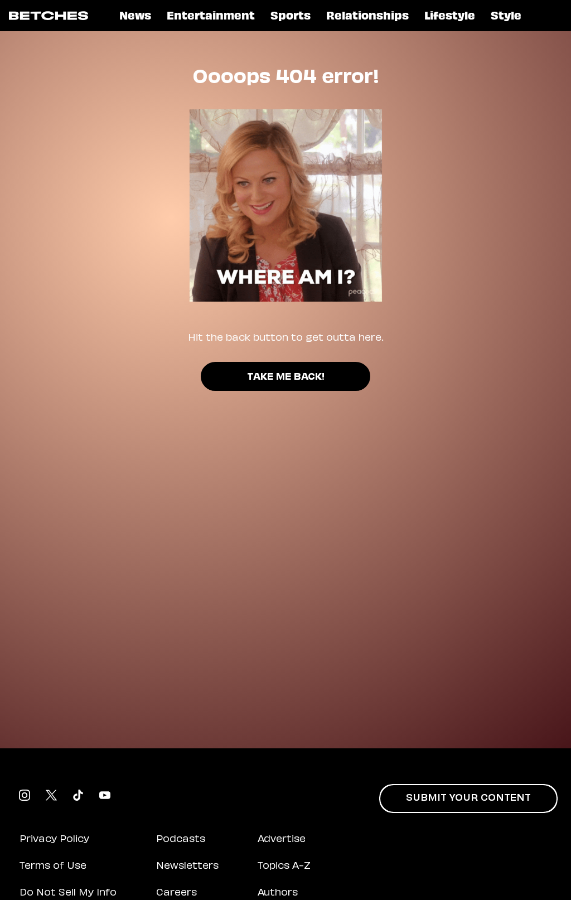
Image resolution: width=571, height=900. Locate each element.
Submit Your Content (468, 798)
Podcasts (180, 839)
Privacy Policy (54, 839)
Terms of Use (53, 866)
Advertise (282, 839)
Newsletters (187, 866)
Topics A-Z (284, 866)
